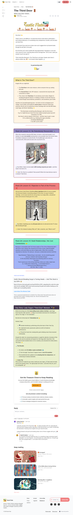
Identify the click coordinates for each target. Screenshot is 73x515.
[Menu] (70, 2)
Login (59, 2)
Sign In (42, 389)
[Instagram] (58, 504)
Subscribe (65, 2)
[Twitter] (51, 504)
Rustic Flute (16, 6)
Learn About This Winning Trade (22, 291)
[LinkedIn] (55, 504)
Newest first (53, 408)
